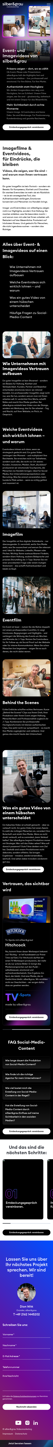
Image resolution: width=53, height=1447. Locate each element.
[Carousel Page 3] (26, 1029)
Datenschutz (21, 1433)
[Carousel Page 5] (45, 1029)
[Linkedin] (35, 1423)
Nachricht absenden (26, 1406)
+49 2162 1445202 (27, 1314)
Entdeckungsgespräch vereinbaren (26, 127)
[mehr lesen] (8, 1213)
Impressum (8, 1433)
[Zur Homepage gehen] (13, 4)
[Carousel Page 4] (36, 1029)
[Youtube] (18, 1423)
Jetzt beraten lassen (19, 1443)
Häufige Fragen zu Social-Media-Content (28, 315)
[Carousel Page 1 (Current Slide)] (7, 1029)
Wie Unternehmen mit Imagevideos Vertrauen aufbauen (27, 271)
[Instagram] (27, 1423)
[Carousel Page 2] (17, 1029)
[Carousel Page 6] (46, 1223)
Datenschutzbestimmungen (24, 1396)
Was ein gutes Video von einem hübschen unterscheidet (27, 302)
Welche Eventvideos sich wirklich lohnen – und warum (27, 286)
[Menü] (48, 5)
